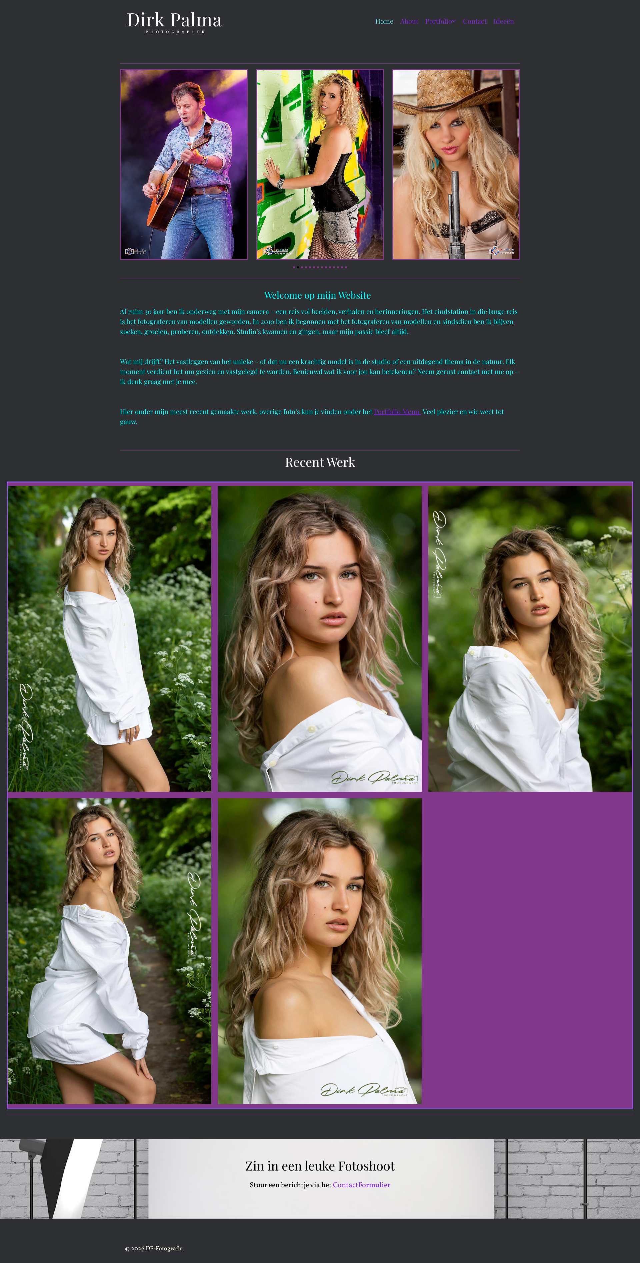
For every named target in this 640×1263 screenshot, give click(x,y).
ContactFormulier (361, 1185)
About (409, 20)
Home (384, 20)
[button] (294, 267)
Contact (475, 20)
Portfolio (438, 20)
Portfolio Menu (397, 411)
